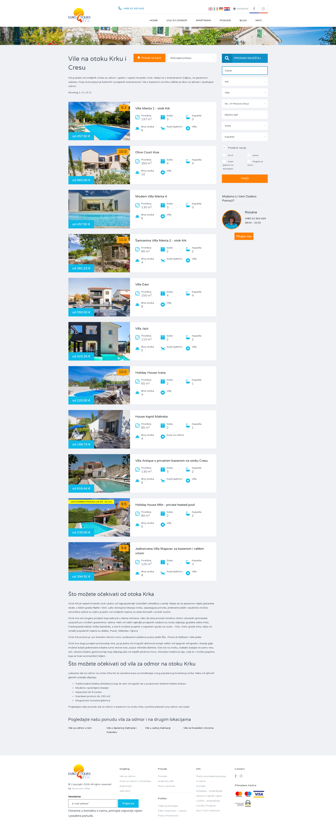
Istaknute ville (166, 781)
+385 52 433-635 (255, 218)
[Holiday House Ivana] (99, 385)
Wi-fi (230, 155)
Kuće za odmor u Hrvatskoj (135, 781)
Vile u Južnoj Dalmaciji (157, 727)
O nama (200, 781)
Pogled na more (255, 163)
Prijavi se (128, 803)
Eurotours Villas (81, 788)
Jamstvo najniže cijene (209, 795)
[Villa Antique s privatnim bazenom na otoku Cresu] (99, 473)
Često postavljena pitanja (211, 776)
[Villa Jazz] (99, 341)
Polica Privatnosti (168, 815)
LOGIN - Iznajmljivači (208, 800)
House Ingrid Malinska (151, 416)
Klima (255, 155)
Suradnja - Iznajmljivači (209, 790)
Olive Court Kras (147, 152)
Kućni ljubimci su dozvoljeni (228, 165)
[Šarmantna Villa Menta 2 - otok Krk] (99, 253)
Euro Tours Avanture (208, 810)
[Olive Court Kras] (99, 165)
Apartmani (203, 20)
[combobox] (191, 58)
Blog (243, 20)
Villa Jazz (141, 328)
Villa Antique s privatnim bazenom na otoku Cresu (171, 461)
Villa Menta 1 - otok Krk (152, 108)
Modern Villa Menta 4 (151, 196)
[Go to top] (326, 822)
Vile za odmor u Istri (80, 727)
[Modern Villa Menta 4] (99, 209)
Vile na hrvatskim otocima (198, 727)
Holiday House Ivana (150, 373)
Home (154, 20)
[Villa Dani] (99, 297)
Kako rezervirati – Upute (172, 810)
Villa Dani (142, 284)
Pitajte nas (244, 236)
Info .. (259, 20)
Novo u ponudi (166, 786)
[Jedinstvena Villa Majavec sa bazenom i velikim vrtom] (99, 561)
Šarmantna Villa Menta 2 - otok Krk (160, 240)
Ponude (225, 20)
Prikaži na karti (151, 58)
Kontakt (201, 786)
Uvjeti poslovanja (168, 805)
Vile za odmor (176, 20)
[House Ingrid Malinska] (99, 429)
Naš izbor (125, 790)
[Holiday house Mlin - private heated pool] (99, 517)
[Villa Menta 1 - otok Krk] (99, 121)
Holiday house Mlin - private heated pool (165, 505)
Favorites (242, 9)
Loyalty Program (206, 805)
